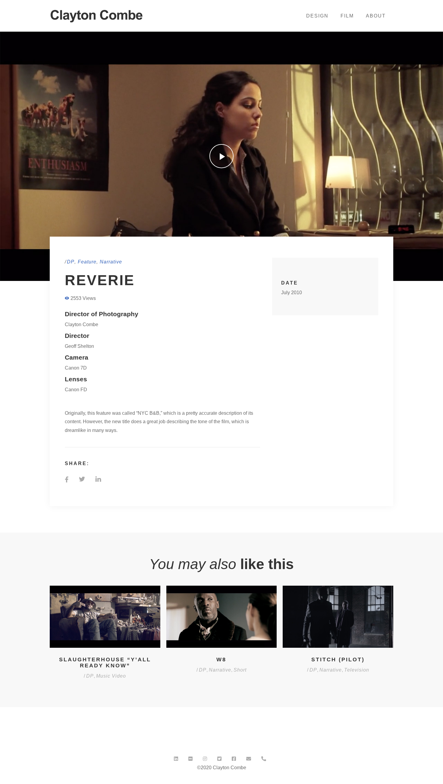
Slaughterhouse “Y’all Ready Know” (105, 662)
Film (347, 15)
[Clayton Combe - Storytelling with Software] (97, 15)
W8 (221, 659)
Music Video (111, 676)
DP (70, 261)
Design (317, 15)
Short (240, 669)
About (376, 15)
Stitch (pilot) (338, 659)
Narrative (111, 261)
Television (356, 669)
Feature (87, 261)
